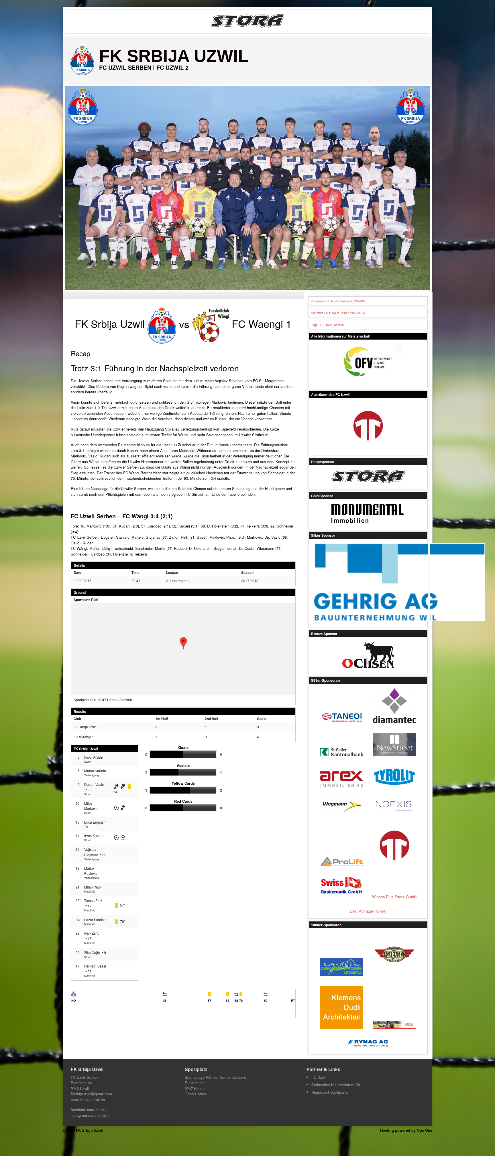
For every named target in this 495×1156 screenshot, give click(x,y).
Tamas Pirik (93, 900)
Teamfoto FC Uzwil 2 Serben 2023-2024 (338, 313)
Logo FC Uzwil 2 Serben (327, 325)
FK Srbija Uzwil (174, 56)
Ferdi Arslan (93, 757)
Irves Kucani (93, 835)
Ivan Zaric (91, 933)
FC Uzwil (318, 1077)
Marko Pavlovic (90, 871)
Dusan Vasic (94, 784)
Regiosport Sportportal (329, 1092)
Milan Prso (92, 887)
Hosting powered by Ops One (406, 1130)
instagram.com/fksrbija (90, 1115)
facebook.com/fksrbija (89, 1109)
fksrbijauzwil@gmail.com (91, 1093)
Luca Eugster (94, 822)
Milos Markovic (91, 806)
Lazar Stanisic (95, 919)
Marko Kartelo (95, 770)
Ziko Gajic (92, 952)
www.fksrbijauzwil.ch (88, 1099)
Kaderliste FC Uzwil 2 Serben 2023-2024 (338, 301)
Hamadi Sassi (95, 965)
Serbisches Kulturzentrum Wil (336, 1084)
